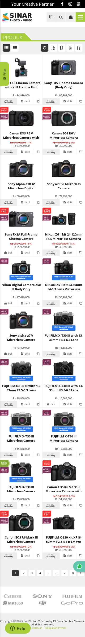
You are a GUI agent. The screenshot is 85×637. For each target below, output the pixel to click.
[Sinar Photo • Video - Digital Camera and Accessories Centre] (21, 17)
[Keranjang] (70, 17)
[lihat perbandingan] (51, 17)
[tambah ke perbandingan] (38, 101)
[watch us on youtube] (78, 4)
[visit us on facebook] (62, 4)
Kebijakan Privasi (55, 627)
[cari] (61, 17)
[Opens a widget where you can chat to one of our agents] (18, 629)
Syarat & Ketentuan (30, 627)
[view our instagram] (70, 4)
